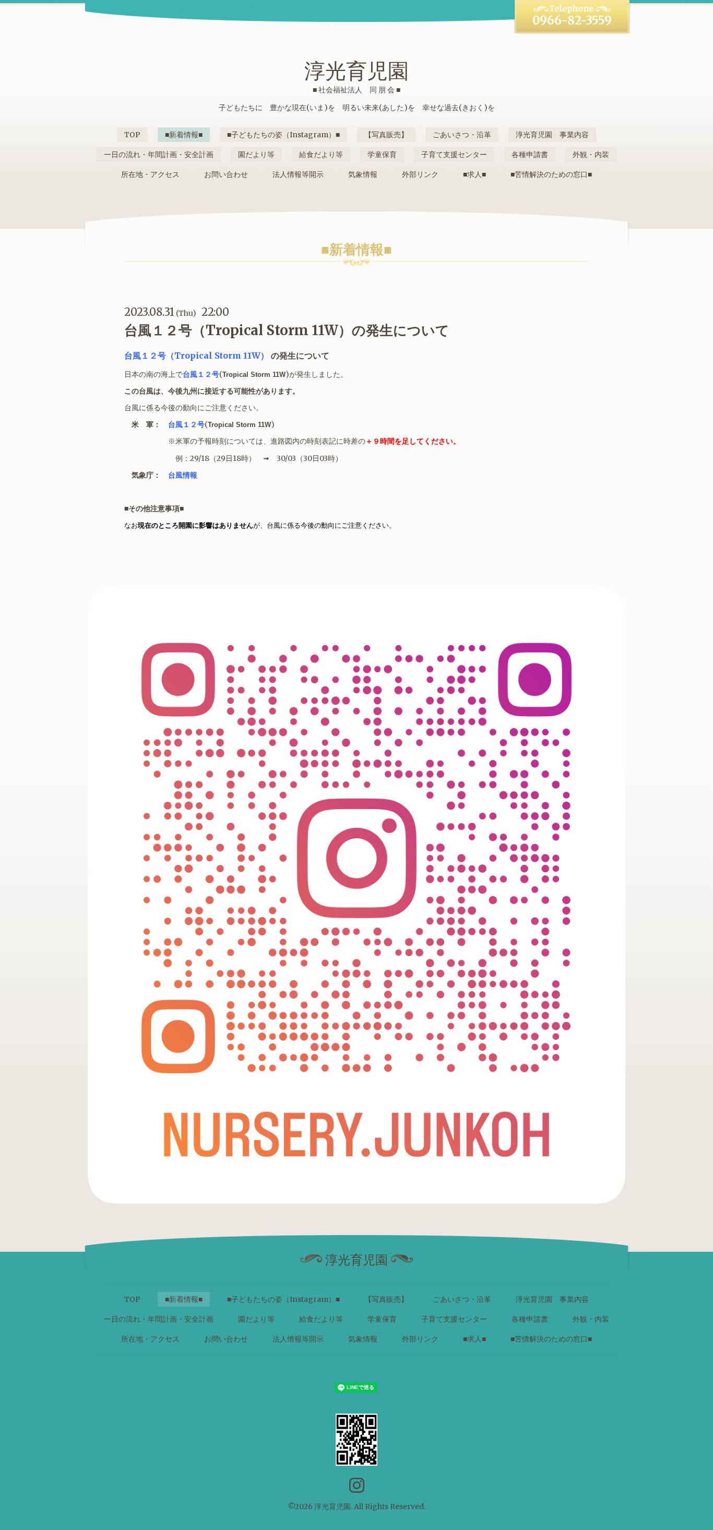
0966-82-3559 (572, 20)
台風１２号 (201, 374)
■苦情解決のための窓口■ (551, 174)
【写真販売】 (386, 134)
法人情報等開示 (298, 174)
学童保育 (382, 154)
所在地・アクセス (150, 174)
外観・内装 (591, 154)
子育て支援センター (454, 154)
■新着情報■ (184, 134)
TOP (132, 134)
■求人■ (474, 174)
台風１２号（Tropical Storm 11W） (196, 355)
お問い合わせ (226, 174)
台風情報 (182, 475)
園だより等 (256, 154)
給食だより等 (321, 154)
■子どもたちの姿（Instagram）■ (283, 134)
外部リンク (420, 174)
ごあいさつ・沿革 (462, 134)
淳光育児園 (356, 71)
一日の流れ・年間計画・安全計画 (158, 154)
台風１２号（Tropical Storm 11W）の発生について (286, 330)
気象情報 (362, 174)
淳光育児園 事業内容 (552, 134)
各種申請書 (530, 154)
